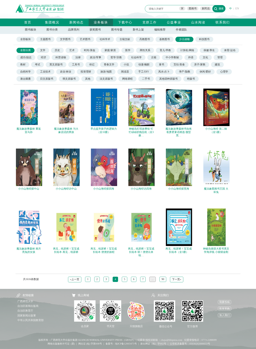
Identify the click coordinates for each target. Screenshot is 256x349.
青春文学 (109, 64)
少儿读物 (184, 39)
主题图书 (45, 39)
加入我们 (224, 315)
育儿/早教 (165, 50)
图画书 (193, 8)
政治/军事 (95, 57)
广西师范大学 (25, 301)
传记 (91, 64)
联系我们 (223, 22)
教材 (22, 64)
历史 (57, 50)
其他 (87, 78)
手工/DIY (143, 71)
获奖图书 (95, 29)
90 (163, 279)
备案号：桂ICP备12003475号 (121, 343)
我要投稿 (224, 302)
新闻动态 (76, 22)
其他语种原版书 (168, 78)
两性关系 (145, 50)
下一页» (176, 279)
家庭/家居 (110, 50)
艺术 (72, 50)
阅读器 (125, 71)
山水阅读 (198, 22)
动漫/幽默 (144, 64)
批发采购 (224, 308)
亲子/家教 (199, 64)
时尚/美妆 (89, 50)
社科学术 (105, 39)
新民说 (206, 8)
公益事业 (174, 22)
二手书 (146, 78)
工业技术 (45, 71)
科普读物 (60, 57)
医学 (127, 50)
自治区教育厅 (25, 310)
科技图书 (204, 39)
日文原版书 (46, 78)
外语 (190, 57)
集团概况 (52, 22)
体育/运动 (229, 50)
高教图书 (144, 39)
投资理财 (86, 71)
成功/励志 (25, 57)
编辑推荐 (159, 29)
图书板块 (30, 29)
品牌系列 (73, 29)
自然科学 (25, 71)
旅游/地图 (106, 71)
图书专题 (116, 29)
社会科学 (136, 57)
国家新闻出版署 (26, 315)
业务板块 (101, 22)
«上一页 (74, 279)
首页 (27, 22)
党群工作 (149, 22)
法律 (78, 57)
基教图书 (164, 39)
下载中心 (125, 22)
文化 (205, 57)
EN (237, 8)
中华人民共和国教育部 (30, 320)
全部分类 (25, 50)
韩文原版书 (69, 78)
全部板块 (25, 39)
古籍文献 (125, 39)
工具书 (76, 64)
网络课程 (127, 78)
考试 (37, 64)
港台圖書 (25, 78)
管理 (220, 57)
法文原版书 (106, 78)
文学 (42, 50)
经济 (43, 57)
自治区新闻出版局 (27, 306)
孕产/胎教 (184, 71)
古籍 (153, 57)
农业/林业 (65, 71)
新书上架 (138, 29)
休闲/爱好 (205, 71)
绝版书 (191, 78)
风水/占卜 (164, 71)
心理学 (224, 71)
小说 (126, 64)
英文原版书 (56, 64)
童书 (161, 64)
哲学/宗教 (116, 57)
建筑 (217, 64)
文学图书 (65, 39)
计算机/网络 (187, 50)
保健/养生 (209, 50)
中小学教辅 (172, 57)
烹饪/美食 (179, 64)
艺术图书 (85, 39)
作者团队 (181, 29)
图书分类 (52, 29)
